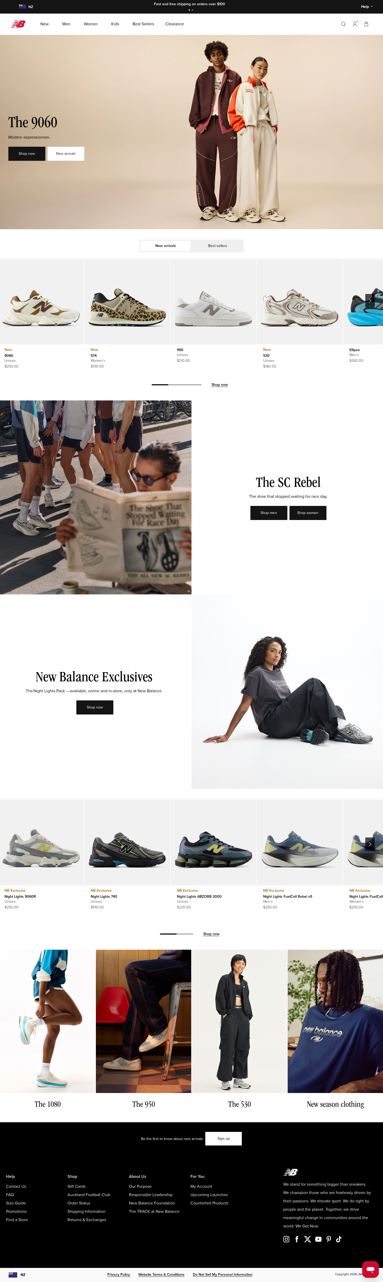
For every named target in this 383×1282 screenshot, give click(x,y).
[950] (213, 301)
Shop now (220, 384)
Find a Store (17, 1219)
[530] (299, 301)
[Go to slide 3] (193, 385)
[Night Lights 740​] (127, 842)
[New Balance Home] (20, 24)
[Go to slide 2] (193, 10)
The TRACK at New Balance (154, 1211)
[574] (127, 301)
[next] (370, 301)
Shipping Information (86, 1211)
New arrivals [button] (66, 153)
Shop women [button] (307, 513)
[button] (355, 24)
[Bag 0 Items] (366, 24)
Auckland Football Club (88, 1194)
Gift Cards (76, 1186)
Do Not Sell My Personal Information (222, 1274)
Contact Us (16, 1186)
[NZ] (22, 6)
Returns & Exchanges (86, 1219)
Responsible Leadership (150, 1194)
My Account (201, 1186)
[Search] (343, 24)
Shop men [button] (269, 513)
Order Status (78, 1203)
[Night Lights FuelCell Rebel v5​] (299, 842)
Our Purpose (140, 1186)
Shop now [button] (27, 153)
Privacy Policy (118, 1274)
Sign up (224, 1138)
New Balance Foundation (152, 1203)
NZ (23, 1275)
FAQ (10, 1194)
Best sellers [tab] (217, 246)
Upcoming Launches (209, 1194)
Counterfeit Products (209, 1203)
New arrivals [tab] (165, 246)
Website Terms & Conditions (161, 1274)
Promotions (16, 1211)
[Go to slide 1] (189, 10)
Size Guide (16, 1203)
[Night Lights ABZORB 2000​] (213, 842)
